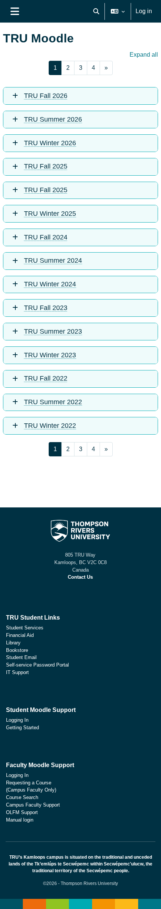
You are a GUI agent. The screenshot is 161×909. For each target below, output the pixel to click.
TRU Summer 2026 (53, 119)
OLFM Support (22, 812)
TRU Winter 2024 (50, 284)
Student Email (21, 657)
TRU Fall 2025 (45, 166)
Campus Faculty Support (33, 805)
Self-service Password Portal (37, 665)
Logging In (17, 720)
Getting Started (22, 727)
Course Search (22, 797)
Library (13, 643)
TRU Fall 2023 (45, 308)
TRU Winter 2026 (50, 143)
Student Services (24, 628)
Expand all (144, 54)
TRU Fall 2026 (45, 95)
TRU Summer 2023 (53, 331)
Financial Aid (20, 635)
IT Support (17, 672)
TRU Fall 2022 (45, 378)
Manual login (19, 820)
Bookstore (17, 650)
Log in (144, 11)
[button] (96, 11)
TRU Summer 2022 (53, 402)
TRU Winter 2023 (50, 355)
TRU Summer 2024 (53, 260)
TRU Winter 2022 (50, 425)
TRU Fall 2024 (45, 237)
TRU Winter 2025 (50, 213)
